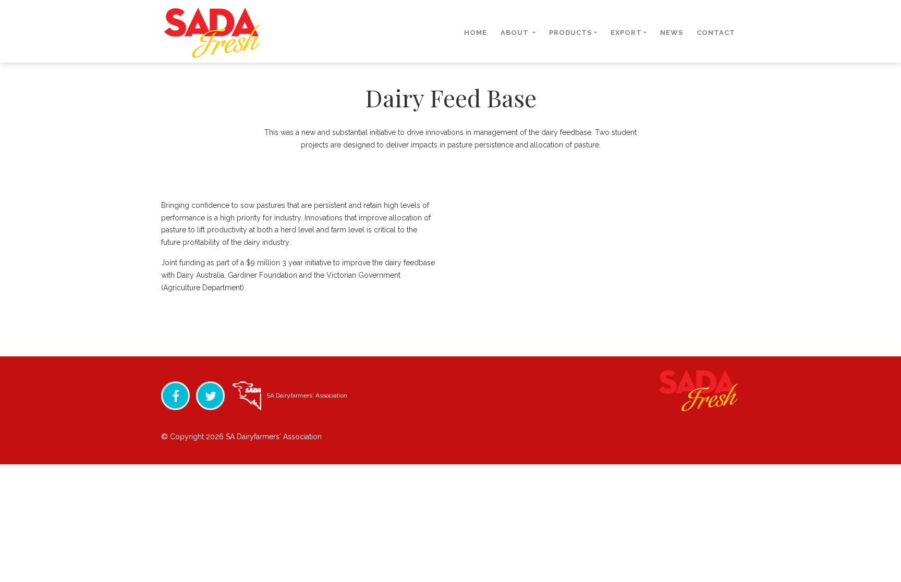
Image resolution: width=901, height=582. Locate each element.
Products (570, 32)
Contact (716, 32)
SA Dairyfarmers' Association (306, 395)
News (671, 32)
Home (475, 32)
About (516, 32)
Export (626, 32)
